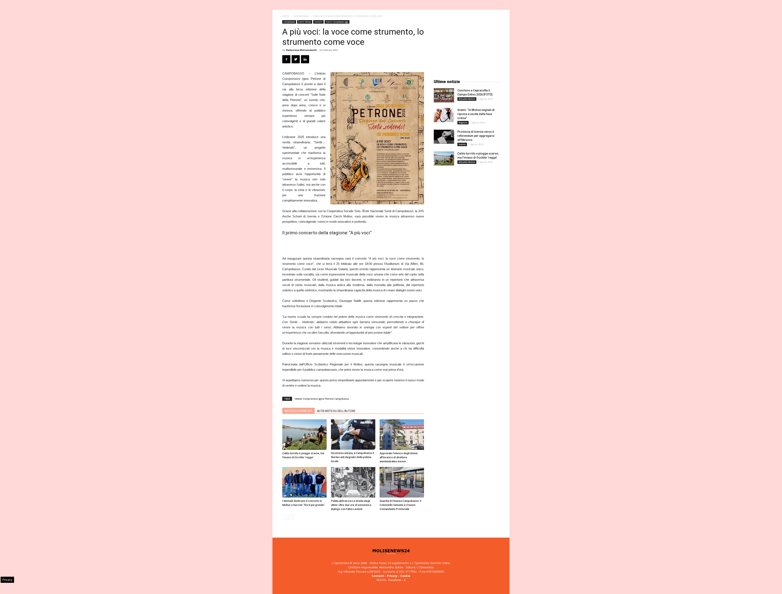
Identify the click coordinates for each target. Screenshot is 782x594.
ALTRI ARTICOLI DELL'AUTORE (336, 411)
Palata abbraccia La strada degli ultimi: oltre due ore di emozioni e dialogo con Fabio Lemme (351, 505)
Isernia (462, 144)
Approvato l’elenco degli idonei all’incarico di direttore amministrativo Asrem (399, 457)
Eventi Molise (304, 21)
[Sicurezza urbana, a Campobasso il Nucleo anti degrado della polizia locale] (353, 434)
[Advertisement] (353, 245)
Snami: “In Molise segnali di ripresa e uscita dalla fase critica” (476, 114)
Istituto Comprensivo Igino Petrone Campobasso (322, 398)
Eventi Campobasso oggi (337, 21)
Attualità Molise (467, 99)
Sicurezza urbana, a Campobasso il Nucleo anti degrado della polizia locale (352, 457)
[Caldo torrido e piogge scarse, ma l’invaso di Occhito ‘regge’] (304, 434)
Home (285, 16)
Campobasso (301, 16)
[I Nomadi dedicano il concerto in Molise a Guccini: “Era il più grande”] (304, 482)
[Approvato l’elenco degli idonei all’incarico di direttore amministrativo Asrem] (402, 434)
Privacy (392, 576)
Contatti (378, 576)
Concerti (318, 21)
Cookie (405, 576)
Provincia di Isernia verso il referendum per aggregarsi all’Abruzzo (475, 135)
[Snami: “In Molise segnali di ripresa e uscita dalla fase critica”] (444, 115)
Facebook (394, 580)
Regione (463, 122)
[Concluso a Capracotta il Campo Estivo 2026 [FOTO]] (444, 95)
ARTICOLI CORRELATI (298, 411)
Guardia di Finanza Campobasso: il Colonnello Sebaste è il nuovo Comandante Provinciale (400, 505)
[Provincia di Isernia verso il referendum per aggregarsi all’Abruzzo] (444, 137)
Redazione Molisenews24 (301, 50)
